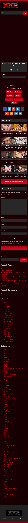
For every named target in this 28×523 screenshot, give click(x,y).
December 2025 (8, 317)
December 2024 (8, 340)
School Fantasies (9, 468)
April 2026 (7, 310)
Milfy (5, 434)
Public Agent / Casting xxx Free (12, 458)
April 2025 (7, 332)
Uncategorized (8, 490)
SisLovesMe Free (9, 471)
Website (3, 231)
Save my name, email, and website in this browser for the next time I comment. (12, 242)
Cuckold (6, 387)
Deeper (6, 391)
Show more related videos (14, 181)
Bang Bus (6, 361)
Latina (5, 425)
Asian (5, 357)
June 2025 (7, 328)
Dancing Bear (8, 389)
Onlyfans (19, 99)
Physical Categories (9, 453)
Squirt (5, 473)
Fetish (5, 406)
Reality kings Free (9, 464)
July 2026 (6, 304)
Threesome (7, 483)
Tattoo (5, 477)
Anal (5, 355)
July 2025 (6, 326)
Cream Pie (7, 385)
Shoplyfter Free (8, 470)
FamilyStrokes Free (9, 404)
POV (14, 102)
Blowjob (6, 372)
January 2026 (7, 315)
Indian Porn (7, 419)
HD (5, 415)
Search (3, 257)
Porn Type (7, 455)
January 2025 (7, 338)
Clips (5, 383)
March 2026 (7, 311)
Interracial (9, 99)
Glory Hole (7, 411)
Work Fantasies (8, 498)
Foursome (6, 408)
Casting (6, 381)
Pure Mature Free (9, 462)
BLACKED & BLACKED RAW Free (13, 368)
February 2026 (8, 313)
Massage (6, 430)
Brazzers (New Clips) (10, 374)
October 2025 (7, 321)
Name (3, 217)
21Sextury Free (8, 350)
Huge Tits (6, 417)
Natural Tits (7, 443)
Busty (18, 95)
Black (5, 366)
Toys (5, 485)
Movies (6, 440)
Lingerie (6, 428)
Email (3, 224)
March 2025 (7, 334)
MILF (5, 432)
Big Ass (10, 91)
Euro (5, 402)
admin (16, 85)
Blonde (10, 95)
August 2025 (7, 325)
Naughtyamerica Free (10, 445)
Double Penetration (9, 398)
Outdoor (6, 451)
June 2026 (7, 306)
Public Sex (7, 460)
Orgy (5, 449)
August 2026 (7, 302)
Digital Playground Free (10, 393)
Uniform (6, 492)
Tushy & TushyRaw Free (11, 488)
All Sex (6, 351)
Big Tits (18, 91)
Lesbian (6, 426)
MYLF (5, 441)
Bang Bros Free (8, 359)
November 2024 (8, 341)
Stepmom (6, 475)
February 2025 (8, 336)
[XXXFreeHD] (11, 6)
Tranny (6, 486)
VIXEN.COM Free (9, 494)
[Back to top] (23, 518)
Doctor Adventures (9, 395)
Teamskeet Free (8, 479)
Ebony (5, 400)
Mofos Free (7, 436)
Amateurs (6, 353)
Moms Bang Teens (9, 438)
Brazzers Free (8, 376)
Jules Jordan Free (9, 423)
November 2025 (8, 319)
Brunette (6, 378)
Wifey (5, 496)
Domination (7, 396)
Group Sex (7, 413)
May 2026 (6, 308)
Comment (3, 197)
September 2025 (8, 323)
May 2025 (6, 330)
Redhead (6, 466)
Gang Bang (7, 410)
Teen (5, 481)
